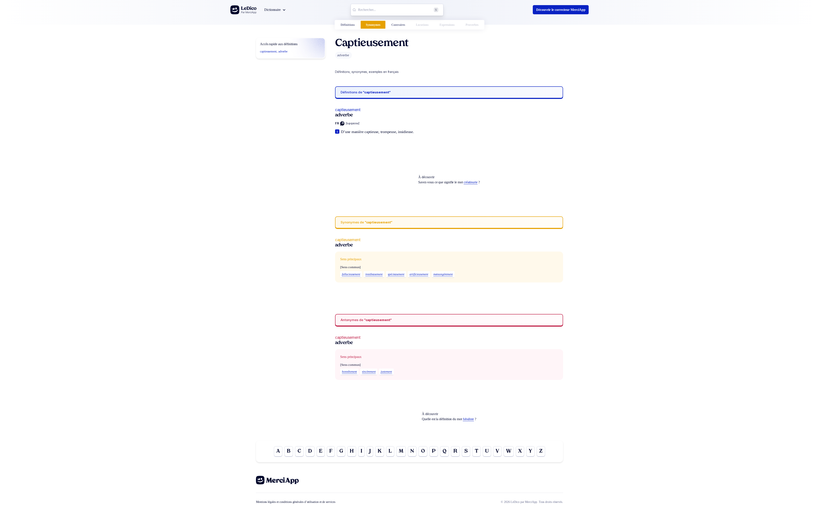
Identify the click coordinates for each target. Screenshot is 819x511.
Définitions (348, 24)
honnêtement (349, 371)
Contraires (398, 24)
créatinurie (471, 182)
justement (386, 371)
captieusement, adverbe (274, 51)
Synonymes (373, 24)
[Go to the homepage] (243, 9)
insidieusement (374, 274)
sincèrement (369, 371)
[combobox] (397, 10)
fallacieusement (351, 274)
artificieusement (419, 274)
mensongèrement (443, 274)
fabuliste (468, 419)
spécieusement (396, 274)
